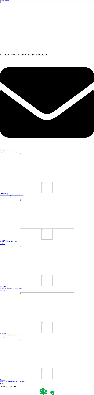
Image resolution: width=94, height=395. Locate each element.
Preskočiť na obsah (4, 0)
